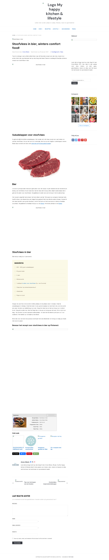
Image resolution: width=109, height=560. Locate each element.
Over (40, 29)
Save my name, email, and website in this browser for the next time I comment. (33, 538)
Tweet (16, 453)
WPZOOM (71, 557)
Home (34, 29)
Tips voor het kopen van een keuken (30, 483)
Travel (74, 29)
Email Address (16, 525)
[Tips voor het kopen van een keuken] (19, 483)
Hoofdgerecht (55, 52)
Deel (23, 453)
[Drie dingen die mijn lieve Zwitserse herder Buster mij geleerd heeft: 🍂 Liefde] (84, 110)
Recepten (48, 29)
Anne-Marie (25, 52)
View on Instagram (84, 125)
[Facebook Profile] (30, 462)
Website (14, 532)
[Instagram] (34, 462)
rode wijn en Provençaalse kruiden (41, 143)
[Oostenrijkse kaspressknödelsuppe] (61, 483)
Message (14, 503)
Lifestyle (55, 29)
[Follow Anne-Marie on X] (32, 462)
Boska (60, 203)
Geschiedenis (66, 29)
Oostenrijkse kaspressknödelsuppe (49, 483)
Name (13, 518)
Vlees (61, 52)
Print (36, 453)
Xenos (42, 203)
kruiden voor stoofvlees (29, 283)
